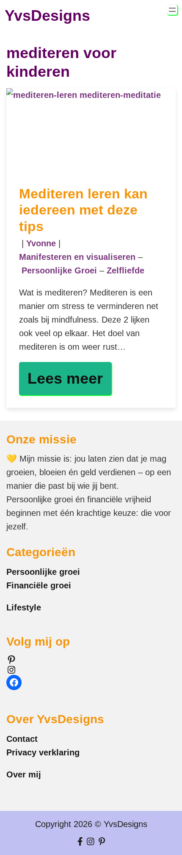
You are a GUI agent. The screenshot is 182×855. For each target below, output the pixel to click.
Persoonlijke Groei (59, 270)
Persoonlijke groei (43, 571)
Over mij (23, 774)
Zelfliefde (125, 270)
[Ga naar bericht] (91, 130)
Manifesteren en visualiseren (77, 257)
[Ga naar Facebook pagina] (80, 842)
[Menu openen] (172, 10)
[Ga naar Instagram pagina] (90, 842)
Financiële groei (38, 585)
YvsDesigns (47, 15)
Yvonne (41, 243)
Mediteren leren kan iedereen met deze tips (83, 210)
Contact (22, 739)
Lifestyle (23, 607)
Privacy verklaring (43, 752)
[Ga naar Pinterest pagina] (102, 842)
